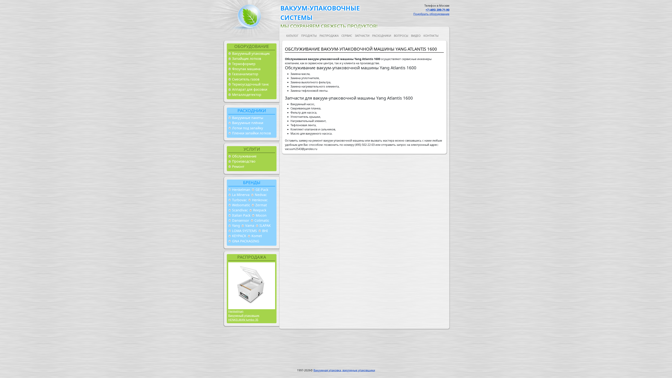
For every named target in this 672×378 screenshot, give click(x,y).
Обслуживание (244, 156)
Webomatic (241, 205)
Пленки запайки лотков (251, 133)
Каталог (292, 36)
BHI (265, 231)
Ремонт (238, 166)
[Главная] (248, 17)
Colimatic (261, 220)
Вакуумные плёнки (247, 123)
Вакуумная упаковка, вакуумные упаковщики (344, 370)
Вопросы (401, 36)
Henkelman (241, 189)
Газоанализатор (245, 74)
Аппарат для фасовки (249, 89)
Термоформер (243, 64)
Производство (243, 161)
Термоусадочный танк (250, 84)
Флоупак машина (246, 69)
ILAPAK (265, 225)
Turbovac (239, 200)
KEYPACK (239, 236)
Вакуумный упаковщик (251, 53)
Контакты (431, 36)
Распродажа (329, 36)
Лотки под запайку (247, 128)
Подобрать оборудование (431, 14)
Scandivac (240, 210)
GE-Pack (261, 189)
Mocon (261, 215)
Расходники (381, 36)
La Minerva (241, 195)
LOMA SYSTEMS (244, 231)
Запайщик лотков (246, 58)
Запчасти (362, 36)
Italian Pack (241, 215)
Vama (249, 225)
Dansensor (240, 220)
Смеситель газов (245, 79)
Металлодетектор (246, 94)
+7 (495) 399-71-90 (437, 10)
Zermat (261, 205)
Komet (256, 236)
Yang (236, 225)
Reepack (259, 210)
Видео (416, 36)
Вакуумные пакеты (247, 118)
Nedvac (261, 195)
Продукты (309, 36)
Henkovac (260, 200)
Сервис (346, 36)
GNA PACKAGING (245, 241)
